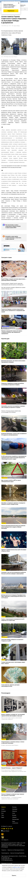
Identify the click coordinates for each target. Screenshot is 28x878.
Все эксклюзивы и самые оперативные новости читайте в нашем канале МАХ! (13, 226)
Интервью (3, 811)
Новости (3, 807)
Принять (14, 875)
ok (8, 828)
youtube (4, 828)
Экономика (14, 809)
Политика (14, 807)
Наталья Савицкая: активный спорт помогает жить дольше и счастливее (12, 793)
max (12, 828)
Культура (14, 815)
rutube (10, 828)
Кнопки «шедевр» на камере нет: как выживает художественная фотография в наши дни (13, 714)
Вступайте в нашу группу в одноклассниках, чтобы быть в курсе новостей (13, 238)
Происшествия (15, 819)
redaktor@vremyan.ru (8, 860)
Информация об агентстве (6, 863)
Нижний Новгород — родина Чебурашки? (11, 766)
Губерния (14, 817)
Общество (14, 811)
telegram (6, 828)
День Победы (17, 25)
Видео (2, 817)
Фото (2, 813)
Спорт (13, 813)
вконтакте (2, 828)
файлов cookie (16, 867)
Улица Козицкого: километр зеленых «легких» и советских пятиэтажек (12, 741)
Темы (2, 815)
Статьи (2, 809)
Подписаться (11, 10)
